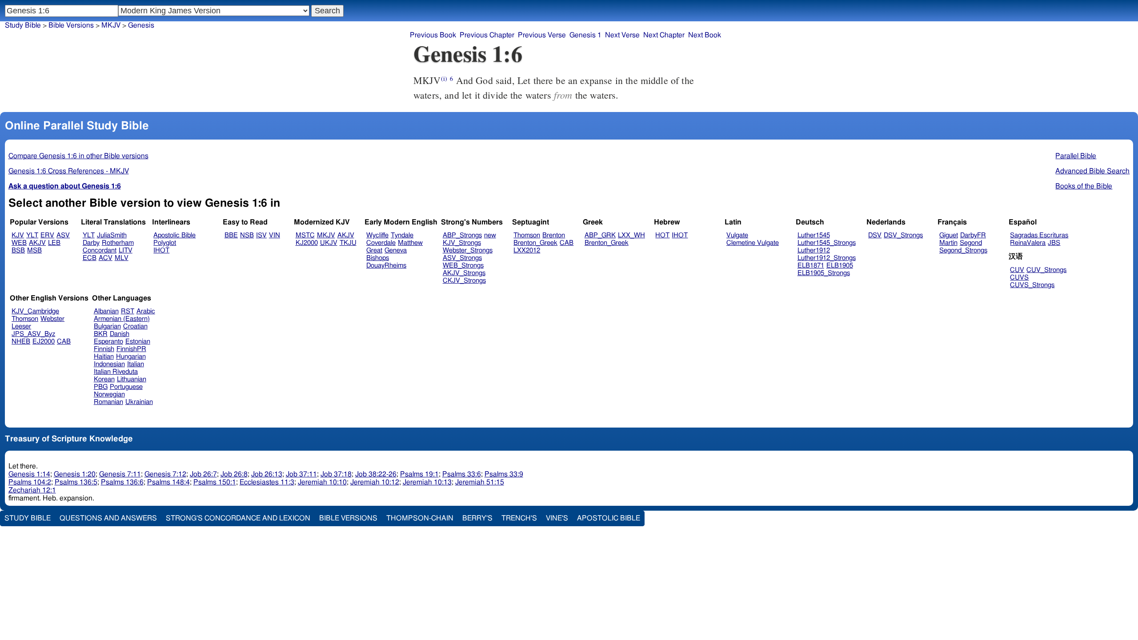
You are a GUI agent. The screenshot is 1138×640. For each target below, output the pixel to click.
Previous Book (433, 35)
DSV (875, 235)
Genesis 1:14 (29, 474)
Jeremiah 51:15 (479, 482)
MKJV (326, 235)
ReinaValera (1028, 243)
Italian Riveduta (116, 371)
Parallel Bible (1075, 156)
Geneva (396, 250)
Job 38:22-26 (376, 474)
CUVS (1019, 277)
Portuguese (126, 387)
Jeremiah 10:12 (374, 482)
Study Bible (23, 25)
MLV (121, 258)
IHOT (161, 250)
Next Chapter (664, 35)
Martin (948, 243)
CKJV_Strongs (464, 280)
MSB (34, 250)
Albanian (106, 311)
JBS (1054, 243)
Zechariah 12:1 (32, 490)
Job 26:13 (266, 474)
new (490, 235)
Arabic (145, 311)
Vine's (557, 518)
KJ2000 (307, 243)
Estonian (137, 341)
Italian (135, 364)
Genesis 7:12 (165, 474)
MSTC (305, 235)
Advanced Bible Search (1092, 171)
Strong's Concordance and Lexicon (238, 518)
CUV (1017, 270)
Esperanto (108, 341)
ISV (261, 235)
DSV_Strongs (903, 235)
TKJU (348, 243)
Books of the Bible (1083, 186)
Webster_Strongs (468, 250)
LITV (125, 250)
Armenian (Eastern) (122, 319)
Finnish (104, 349)
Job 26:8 (234, 474)
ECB (89, 258)
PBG (101, 387)
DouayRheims (386, 265)
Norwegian (109, 394)
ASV (63, 235)
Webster (52, 319)
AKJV (37, 243)
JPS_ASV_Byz (33, 334)
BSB (18, 250)
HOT (662, 235)
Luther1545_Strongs (826, 243)
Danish (119, 334)
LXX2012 (526, 250)
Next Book (704, 35)
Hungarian (131, 356)
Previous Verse (542, 35)
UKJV (328, 243)
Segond (971, 243)
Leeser (21, 326)
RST (127, 311)
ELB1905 (839, 265)
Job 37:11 (301, 474)
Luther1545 (813, 235)
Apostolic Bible (608, 518)
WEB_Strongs (463, 265)
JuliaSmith (112, 235)
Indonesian (109, 364)
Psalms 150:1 (214, 482)
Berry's (477, 518)
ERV (47, 235)
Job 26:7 (203, 474)
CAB (566, 243)
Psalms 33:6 (461, 474)
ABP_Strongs (462, 235)
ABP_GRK (600, 235)
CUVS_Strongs (1032, 285)
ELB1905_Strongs (823, 273)
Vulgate (737, 235)
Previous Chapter (487, 35)
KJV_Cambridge (35, 311)
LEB (54, 243)
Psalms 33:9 (504, 474)
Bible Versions (71, 25)
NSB (247, 235)
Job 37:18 (336, 474)
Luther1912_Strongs (826, 258)
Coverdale (381, 243)
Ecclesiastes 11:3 (267, 482)
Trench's (519, 518)
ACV (105, 258)
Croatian (135, 326)
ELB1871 (810, 265)
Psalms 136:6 (122, 482)
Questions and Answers (108, 518)
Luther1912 (813, 250)
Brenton (553, 235)
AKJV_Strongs (464, 273)
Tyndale (402, 235)
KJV (18, 235)
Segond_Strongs (963, 250)
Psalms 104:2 (29, 482)
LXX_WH (631, 235)
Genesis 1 (585, 35)
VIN (274, 235)
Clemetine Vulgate (752, 243)
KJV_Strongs (462, 243)
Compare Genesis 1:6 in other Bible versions (78, 156)
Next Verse (622, 35)
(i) (444, 78)
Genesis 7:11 (120, 474)
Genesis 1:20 (75, 474)
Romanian (108, 402)
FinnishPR (131, 349)
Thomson (526, 235)
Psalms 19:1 (419, 474)
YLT (32, 235)
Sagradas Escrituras (1039, 235)
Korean (104, 379)
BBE (231, 235)
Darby (91, 243)
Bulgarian (107, 326)
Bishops (377, 258)
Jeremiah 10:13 (427, 482)
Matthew (410, 243)
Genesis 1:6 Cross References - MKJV (68, 171)
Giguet (948, 235)
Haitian (104, 356)
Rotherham (118, 243)
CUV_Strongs (1046, 270)
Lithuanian (131, 379)
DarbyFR (973, 235)
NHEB (21, 341)
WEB (19, 243)
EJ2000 (43, 341)
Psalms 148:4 (168, 482)
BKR (101, 334)
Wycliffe (377, 235)
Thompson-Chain (419, 518)
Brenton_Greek (535, 243)
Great (374, 250)
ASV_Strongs (462, 258)
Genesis (141, 25)
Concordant (99, 250)
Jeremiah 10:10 (322, 482)
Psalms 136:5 (76, 482)
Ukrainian (139, 402)
